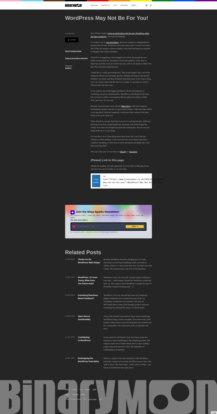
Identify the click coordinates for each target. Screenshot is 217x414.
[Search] (150, 5)
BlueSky (123, 152)
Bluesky (67, 394)
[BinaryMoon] (76, 5)
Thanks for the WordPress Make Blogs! (76, 58)
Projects (105, 5)
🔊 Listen (72, 40)
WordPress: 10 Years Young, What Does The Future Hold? (87, 280)
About (134, 5)
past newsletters (112, 42)
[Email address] (74, 226)
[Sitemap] (100, 399)
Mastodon (133, 152)
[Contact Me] (146, 5)
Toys (115, 5)
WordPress (68, 68)
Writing (94, 5)
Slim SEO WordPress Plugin (73, 51)
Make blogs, (126, 106)
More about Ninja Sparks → (79, 220)
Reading (124, 5)
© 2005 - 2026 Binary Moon (73, 399)
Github (83, 394)
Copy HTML (96, 181)
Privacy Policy (92, 399)
